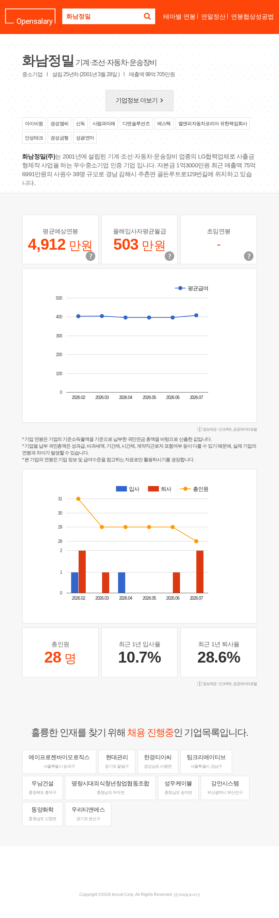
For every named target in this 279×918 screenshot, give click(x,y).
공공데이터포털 (245, 429)
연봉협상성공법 (252, 16)
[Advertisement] (139, 868)
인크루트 (225, 429)
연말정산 (213, 16)
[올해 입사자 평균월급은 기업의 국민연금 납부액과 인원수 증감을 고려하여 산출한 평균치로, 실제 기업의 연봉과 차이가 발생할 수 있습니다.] (169, 256)
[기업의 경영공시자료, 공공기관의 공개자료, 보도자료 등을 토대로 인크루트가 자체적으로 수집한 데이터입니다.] (248, 256)
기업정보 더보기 (141, 100)
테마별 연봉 (179, 16)
